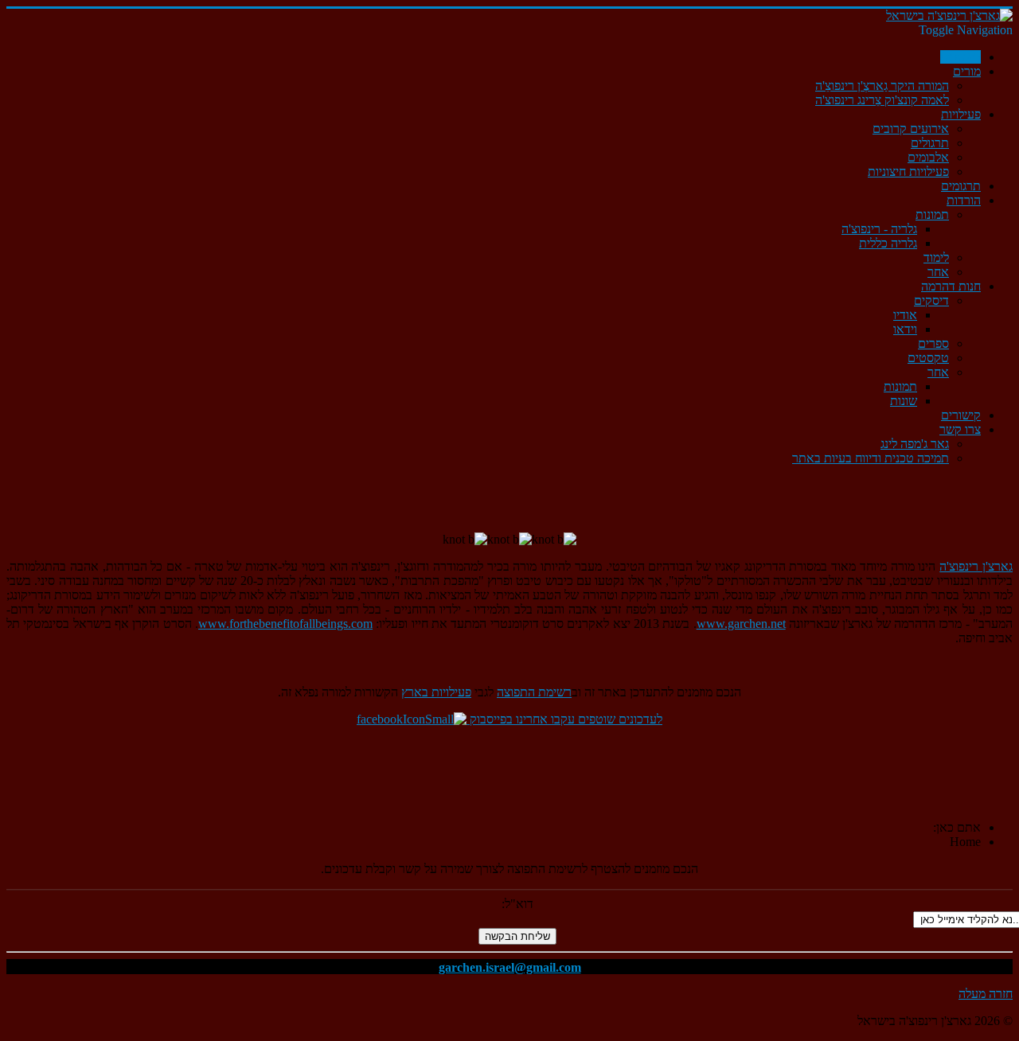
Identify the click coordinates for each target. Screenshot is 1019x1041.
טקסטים (928, 358)
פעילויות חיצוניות (908, 171)
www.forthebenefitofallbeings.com (285, 623)
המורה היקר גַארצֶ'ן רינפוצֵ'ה (882, 85)
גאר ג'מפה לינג (914, 443)
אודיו (905, 315)
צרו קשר (960, 429)
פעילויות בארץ (436, 692)
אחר (938, 272)
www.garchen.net (741, 623)
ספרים (933, 343)
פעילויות (961, 114)
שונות (903, 400)
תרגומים (961, 186)
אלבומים (928, 157)
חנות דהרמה (951, 286)
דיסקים (931, 300)
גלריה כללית (888, 243)
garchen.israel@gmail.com (510, 967)
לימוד (936, 257)
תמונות (932, 214)
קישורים (961, 415)
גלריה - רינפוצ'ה (879, 229)
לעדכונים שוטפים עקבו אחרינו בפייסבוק (564, 719)
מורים (967, 71)
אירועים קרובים (911, 128)
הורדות (964, 200)
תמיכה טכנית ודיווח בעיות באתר (870, 458)
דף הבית (960, 57)
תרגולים (930, 143)
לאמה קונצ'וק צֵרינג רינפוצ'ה (882, 100)
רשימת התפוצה (534, 692)
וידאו (905, 329)
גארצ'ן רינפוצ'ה (976, 566)
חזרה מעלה (985, 993)
